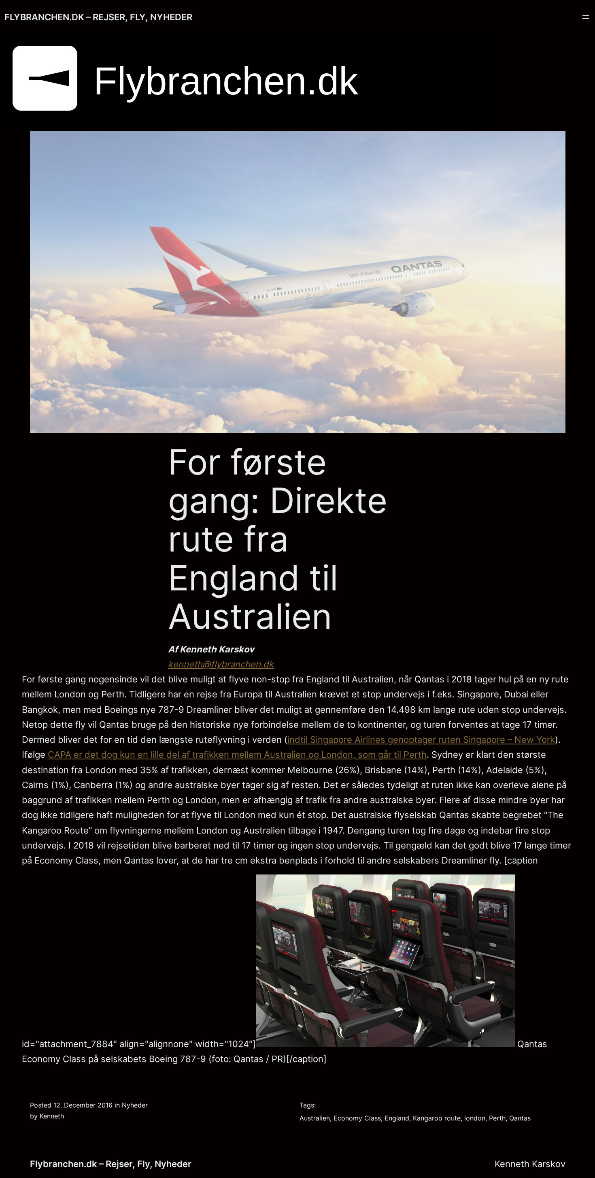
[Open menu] (586, 17)
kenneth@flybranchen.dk (221, 664)
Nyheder (135, 1105)
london (474, 1118)
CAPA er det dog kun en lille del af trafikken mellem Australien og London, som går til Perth (237, 754)
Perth (497, 1118)
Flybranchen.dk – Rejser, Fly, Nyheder (98, 17)
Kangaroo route (437, 1118)
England (397, 1118)
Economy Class (357, 1118)
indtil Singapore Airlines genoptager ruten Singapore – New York (421, 739)
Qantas (520, 1118)
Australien (315, 1118)
